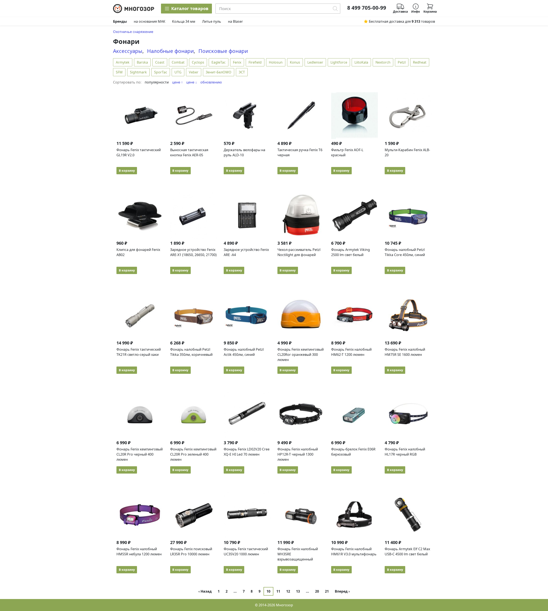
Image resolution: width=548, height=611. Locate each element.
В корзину (127, 170)
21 (327, 591)
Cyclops (198, 62)
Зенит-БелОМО (218, 72)
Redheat (419, 62)
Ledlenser (315, 62)
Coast (159, 62)
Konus (295, 62)
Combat (178, 62)
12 (288, 591)
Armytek (123, 62)
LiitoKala (361, 62)
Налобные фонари (170, 50)
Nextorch (382, 62)
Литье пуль (211, 21)
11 (278, 591)
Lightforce (339, 62)
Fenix (237, 62)
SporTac (160, 72)
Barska (142, 62)
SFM (119, 72)
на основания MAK (149, 21)
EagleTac (218, 62)
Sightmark (138, 72)
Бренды (120, 21)
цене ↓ (191, 82)
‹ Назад (205, 591)
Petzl (402, 62)
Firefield (255, 62)
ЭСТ (242, 72)
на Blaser (235, 21)
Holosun (276, 62)
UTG (178, 72)
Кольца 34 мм (183, 21)
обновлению (211, 82)
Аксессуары (127, 50)
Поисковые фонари (223, 50)
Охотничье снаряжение (133, 31)
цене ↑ (177, 82)
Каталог (189, 8)
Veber (193, 72)
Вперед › (342, 591)
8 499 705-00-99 (366, 7)
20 (317, 591)
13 (298, 591)
